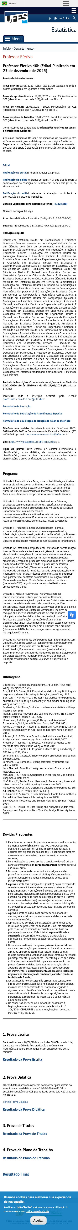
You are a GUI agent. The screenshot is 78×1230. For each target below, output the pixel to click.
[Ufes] (16, 15)
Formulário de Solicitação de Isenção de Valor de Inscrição (37, 421)
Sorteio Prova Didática (15, 1102)
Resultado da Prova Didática (24, 1109)
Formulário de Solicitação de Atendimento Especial (32, 413)
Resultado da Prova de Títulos (25, 1133)
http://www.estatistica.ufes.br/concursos (33, 442)
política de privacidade (37, 1211)
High (55, 18)
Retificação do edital (15, 172)
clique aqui (60, 204)
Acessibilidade (50, 18)
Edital (6, 165)
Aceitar (38, 1220)
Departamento (24, 48)
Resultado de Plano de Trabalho (26, 1158)
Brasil (12, 3)
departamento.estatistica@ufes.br (46, 434)
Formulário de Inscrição (16, 406)
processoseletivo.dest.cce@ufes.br (24, 399)
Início (7, 48)
